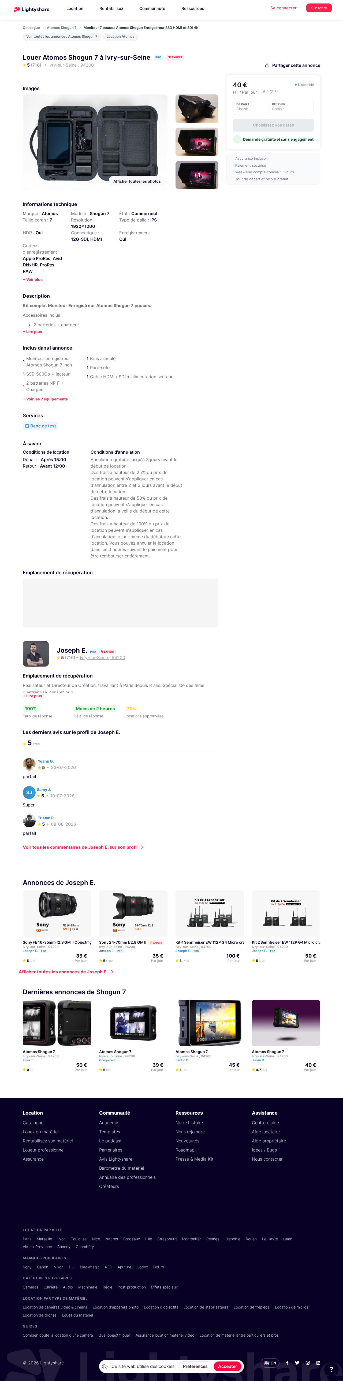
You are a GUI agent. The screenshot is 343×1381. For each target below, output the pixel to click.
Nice (96, 1239)
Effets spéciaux (164, 1287)
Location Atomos (121, 37)
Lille (148, 1239)
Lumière (51, 1287)
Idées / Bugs (264, 1150)
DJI (71, 1267)
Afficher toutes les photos (137, 181)
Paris (27, 1239)
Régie (107, 1287)
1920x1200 (83, 226)
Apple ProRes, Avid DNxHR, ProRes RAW (42, 265)
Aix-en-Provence (37, 1246)
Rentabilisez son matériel (48, 1140)
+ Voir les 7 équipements (45, 399)
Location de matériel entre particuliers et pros (239, 1335)
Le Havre (270, 1239)
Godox (142, 1267)
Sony (27, 1267)
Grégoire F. (108, 1060)
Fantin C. (183, 1060)
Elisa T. (29, 1060)
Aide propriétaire (269, 1140)
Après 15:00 (53, 459)
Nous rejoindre (190, 1131)
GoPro (158, 1267)
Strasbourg (167, 1239)
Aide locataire (266, 1131)
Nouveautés (187, 1140)
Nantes (111, 1239)
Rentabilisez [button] (111, 8)
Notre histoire (189, 1122)
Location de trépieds (252, 1307)
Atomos (50, 213)
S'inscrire (319, 8)
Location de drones (40, 1315)
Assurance (33, 1159)
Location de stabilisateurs (206, 1307)
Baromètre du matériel (121, 1168)
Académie (109, 1122)
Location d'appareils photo (116, 1307)
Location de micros (291, 1307)
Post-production (132, 1287)
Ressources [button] (192, 8)
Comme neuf (144, 213)
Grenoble (232, 1239)
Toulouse (79, 1239)
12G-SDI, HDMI (86, 239)
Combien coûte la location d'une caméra (58, 1335)
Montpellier (191, 1239)
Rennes (212, 1239)
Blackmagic (90, 1267)
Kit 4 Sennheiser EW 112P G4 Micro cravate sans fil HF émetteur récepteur (241, 942)
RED (108, 1267)
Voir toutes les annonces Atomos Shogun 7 (62, 37)
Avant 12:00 (52, 466)
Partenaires (110, 1150)
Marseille (44, 1239)
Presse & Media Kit (195, 1159)
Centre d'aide (265, 1122)
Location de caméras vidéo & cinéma (55, 1307)
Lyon (61, 1239)
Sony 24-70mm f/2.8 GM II (122, 942)
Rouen (251, 1239)
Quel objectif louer (114, 1335)
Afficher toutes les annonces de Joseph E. (63, 972)
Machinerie (87, 1287)
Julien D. (259, 1060)
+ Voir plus (33, 279)
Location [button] (74, 8)
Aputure (124, 1267)
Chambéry (85, 1246)
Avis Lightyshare (115, 1159)
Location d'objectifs (161, 1307)
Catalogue (31, 27)
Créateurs (109, 1186)
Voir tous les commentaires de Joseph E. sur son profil (80, 847)
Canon (42, 1267)
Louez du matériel (41, 1131)
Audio (68, 1287)
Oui (39, 232)
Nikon (59, 1267)
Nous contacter (267, 1159)
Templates (109, 1131)
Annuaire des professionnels (127, 1177)
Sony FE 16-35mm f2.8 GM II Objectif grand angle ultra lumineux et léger (87, 942)
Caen (287, 1239)
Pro (43, 951)
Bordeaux (131, 1239)
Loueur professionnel (44, 1150)
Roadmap (185, 1150)
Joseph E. (73, 650)
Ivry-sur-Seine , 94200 (41, 947)
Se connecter (283, 7)
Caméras (30, 1287)
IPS (153, 220)
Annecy (63, 1246)
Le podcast (110, 1140)
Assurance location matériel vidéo (165, 1335)
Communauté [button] (152, 8)
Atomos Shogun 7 (62, 27)
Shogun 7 (99, 213)
